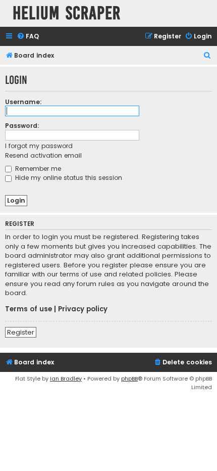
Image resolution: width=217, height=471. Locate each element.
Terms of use (28, 309)
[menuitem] (28, 36)
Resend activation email (43, 155)
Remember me (37, 168)
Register (20, 332)
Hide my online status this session (67, 177)
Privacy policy (82, 309)
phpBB (129, 378)
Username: (23, 102)
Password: (22, 125)
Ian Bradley (66, 378)
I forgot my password (39, 146)
